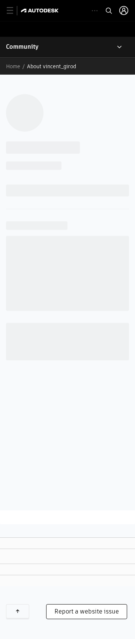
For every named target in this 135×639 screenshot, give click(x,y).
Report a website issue (86, 611)
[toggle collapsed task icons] (94, 10)
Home (13, 66)
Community (22, 46)
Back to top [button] (17, 611)
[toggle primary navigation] (14, 10)
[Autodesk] (40, 10)
